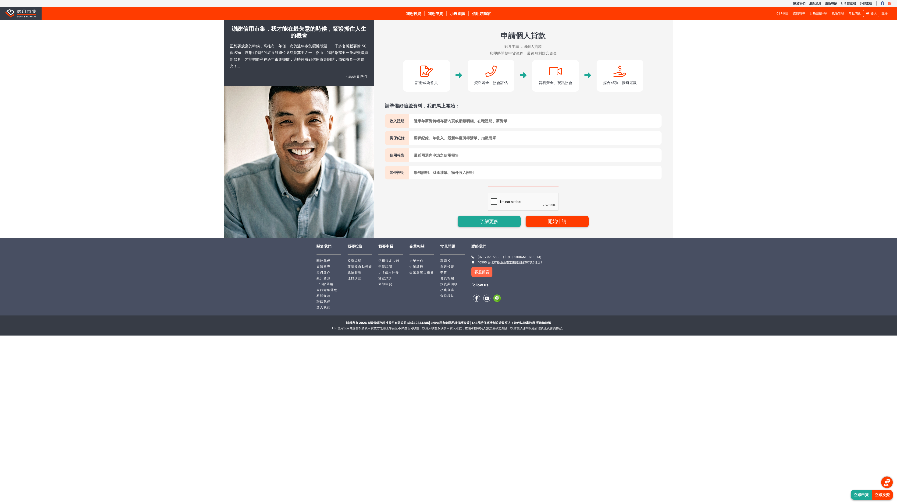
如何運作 (324, 272)
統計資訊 (324, 278)
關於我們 (799, 3)
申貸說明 (385, 266)
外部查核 (866, 3)
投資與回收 (449, 284)
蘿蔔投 (445, 260)
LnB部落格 (325, 284)
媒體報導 (799, 13)
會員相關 (447, 278)
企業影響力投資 (421, 272)
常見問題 (855, 13)
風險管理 (838, 13)
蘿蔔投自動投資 (360, 266)
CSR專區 (782, 13)
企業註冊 (416, 266)
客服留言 (481, 272)
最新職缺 (831, 3)
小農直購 (447, 290)
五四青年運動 (327, 290)
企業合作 (416, 260)
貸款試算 (385, 278)
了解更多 (489, 221)
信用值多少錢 (388, 260)
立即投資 (882, 494)
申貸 (443, 272)
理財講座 (355, 278)
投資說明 (355, 260)
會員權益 (447, 296)
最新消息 (815, 3)
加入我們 (324, 307)
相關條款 (324, 296)
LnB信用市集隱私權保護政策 (450, 323)
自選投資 (447, 266)
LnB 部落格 (848, 3)
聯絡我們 (324, 301)
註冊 (885, 13)
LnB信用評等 (818, 13)
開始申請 (557, 221)
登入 (873, 13)
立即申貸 (385, 284)
